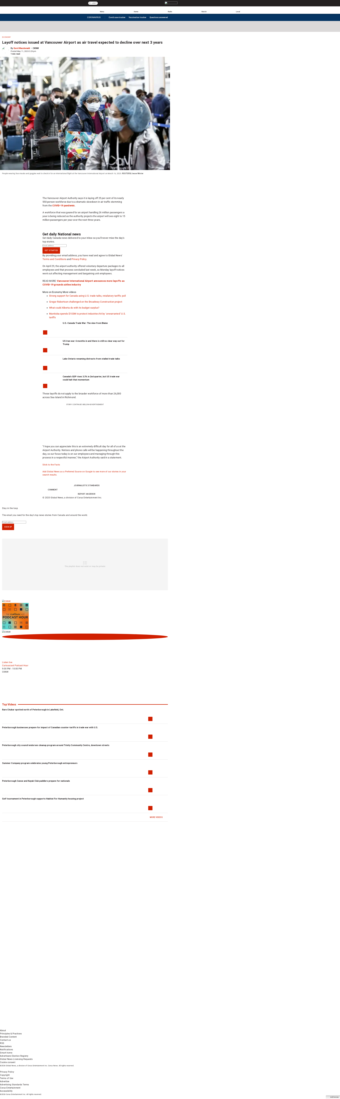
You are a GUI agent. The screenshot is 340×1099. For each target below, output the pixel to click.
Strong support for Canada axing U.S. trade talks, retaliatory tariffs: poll (87, 295)
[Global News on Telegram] (101, 1027)
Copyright (5, 1075)
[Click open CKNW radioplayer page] (85, 637)
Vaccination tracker (137, 17)
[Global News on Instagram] (141, 1006)
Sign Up (8, 527)
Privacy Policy (78, 259)
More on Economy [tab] (52, 292)
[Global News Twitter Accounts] (61, 1006)
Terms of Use (6, 1078)
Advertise (4, 1081)
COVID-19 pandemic (63, 205)
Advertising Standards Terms (14, 1084)
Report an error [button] (86, 494)
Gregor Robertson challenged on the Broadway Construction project (85, 301)
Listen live (7, 662)
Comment (53, 490)
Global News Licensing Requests (16, 1059)
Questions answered (159, 17)
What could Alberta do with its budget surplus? (74, 307)
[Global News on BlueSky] (141, 1027)
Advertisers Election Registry (14, 1056)
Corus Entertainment (10, 1088)
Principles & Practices (11, 1033)
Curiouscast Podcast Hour (15, 665)
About (3, 1030)
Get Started (51, 250)
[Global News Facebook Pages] (20, 1006)
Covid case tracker (117, 17)
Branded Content (8, 1037)
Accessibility (6, 1091)
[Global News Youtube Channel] (101, 1006)
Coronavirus (94, 18)
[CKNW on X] (22, 692)
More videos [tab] (69, 292)
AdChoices (334, 1097)
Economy (6, 37)
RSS (2, 1043)
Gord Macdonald (22, 48)
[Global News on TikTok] (61, 1027)
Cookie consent (7, 1062)
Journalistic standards (87, 485)
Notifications (6, 1049)
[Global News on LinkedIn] (20, 1027)
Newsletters (6, 1046)
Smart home (6, 1052)
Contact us (5, 1040)
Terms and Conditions (54, 259)
